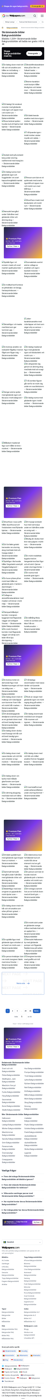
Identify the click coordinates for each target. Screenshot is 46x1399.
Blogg (26, 1329)
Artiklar (4, 1284)
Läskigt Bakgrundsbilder (11, 1125)
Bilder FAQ (5, 1335)
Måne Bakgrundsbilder (33, 1095)
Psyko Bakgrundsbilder (33, 1125)
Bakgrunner (35, 1378)
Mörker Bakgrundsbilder (11, 1128)
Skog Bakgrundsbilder (33, 1102)
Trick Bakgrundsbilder (33, 1076)
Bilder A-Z (27, 1318)
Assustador (9, 1355)
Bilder (4, 1318)
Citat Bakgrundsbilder (32, 1269)
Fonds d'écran (9, 1378)
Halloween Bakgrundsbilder (8, 1119)
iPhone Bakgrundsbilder (33, 1260)
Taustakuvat (9, 1381)
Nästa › (36, 1011)
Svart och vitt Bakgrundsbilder (8, 1069)
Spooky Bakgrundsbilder (12, 1139)
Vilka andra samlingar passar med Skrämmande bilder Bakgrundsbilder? (18, 1194)
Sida (16, 1017)
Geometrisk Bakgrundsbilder (8, 1101)
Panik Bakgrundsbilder (33, 1132)
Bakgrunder (6, 1315)
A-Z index (5, 1260)
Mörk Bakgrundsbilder (33, 1099)
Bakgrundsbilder (12, 27)
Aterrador (36, 1355)
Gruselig (24, 1351)
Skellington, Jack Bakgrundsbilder (9, 1080)
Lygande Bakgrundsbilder (31, 1154)
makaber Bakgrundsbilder (31, 1119)
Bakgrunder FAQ (8, 1332)
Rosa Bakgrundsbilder (32, 1293)
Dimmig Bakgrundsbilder (31, 1107)
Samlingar (5, 1264)
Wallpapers (25, 1366)
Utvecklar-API (29, 1338)
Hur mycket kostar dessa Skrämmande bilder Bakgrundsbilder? (22, 1203)
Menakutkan (18, 1360)
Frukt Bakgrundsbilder (32, 1284)
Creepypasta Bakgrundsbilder (8, 1161)
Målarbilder (6, 1321)
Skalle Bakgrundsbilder (11, 1110)
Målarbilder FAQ (8, 1339)
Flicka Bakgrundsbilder (11, 1075)
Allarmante (24, 1355)
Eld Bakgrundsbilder (32, 1091)
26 (30, 1011)
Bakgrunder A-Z (30, 1315)
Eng (6, 1360)
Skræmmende (10, 1351)
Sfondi (24, 1372)
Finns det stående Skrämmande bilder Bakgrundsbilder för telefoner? (19, 1186)
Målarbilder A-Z (30, 1321)
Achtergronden (28, 1375)
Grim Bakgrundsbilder (10, 1143)
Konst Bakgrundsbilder (11, 1106)
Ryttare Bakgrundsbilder (34, 1084)
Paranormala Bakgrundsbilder (8, 1147)
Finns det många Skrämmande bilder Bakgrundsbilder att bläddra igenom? (18, 1177)
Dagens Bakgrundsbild (10, 1281)
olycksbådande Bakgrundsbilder (31, 1137)
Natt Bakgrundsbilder (32, 1087)
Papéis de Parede (11, 1372)
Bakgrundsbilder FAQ (10, 1329)
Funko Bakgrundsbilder (11, 1092)
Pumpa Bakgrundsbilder (34, 1072)
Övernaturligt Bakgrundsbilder (8, 1154)
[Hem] (2, 27)
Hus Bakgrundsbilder (32, 1068)
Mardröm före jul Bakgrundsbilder (9, 1086)
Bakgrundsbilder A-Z (31, 1312)
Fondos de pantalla (11, 1375)
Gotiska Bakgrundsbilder (34, 1128)
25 (25, 1011)
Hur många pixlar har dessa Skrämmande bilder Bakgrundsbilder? (23, 1211)
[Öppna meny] (42, 16)
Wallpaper (8, 1369)
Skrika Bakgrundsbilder (33, 1149)
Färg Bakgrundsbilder (10, 1096)
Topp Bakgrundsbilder (10, 1278)
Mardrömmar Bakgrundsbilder (8, 1133)
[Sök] (34, 16)
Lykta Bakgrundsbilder (33, 1080)
